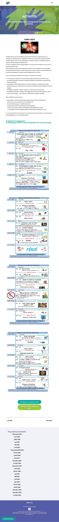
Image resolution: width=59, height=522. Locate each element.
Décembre (17, 458)
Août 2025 (17, 468)
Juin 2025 (17, 474)
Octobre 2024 (17, 495)
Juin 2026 (17, 442)
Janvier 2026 (17, 455)
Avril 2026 (17, 447)
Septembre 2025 (17, 466)
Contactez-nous (8, 518)
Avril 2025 (17, 479)
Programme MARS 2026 (17, 450)
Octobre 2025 (17, 463)
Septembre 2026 (17, 434)
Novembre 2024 (17, 492)
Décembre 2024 (17, 489)
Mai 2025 (17, 476)
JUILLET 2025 (17, 471)
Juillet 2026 (17, 439)
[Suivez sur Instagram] (29, 509)
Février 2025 (17, 484)
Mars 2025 (17, 482)
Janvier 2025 (17, 487)
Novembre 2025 (17, 460)
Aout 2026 (17, 436)
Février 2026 (17, 452)
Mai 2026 (17, 444)
